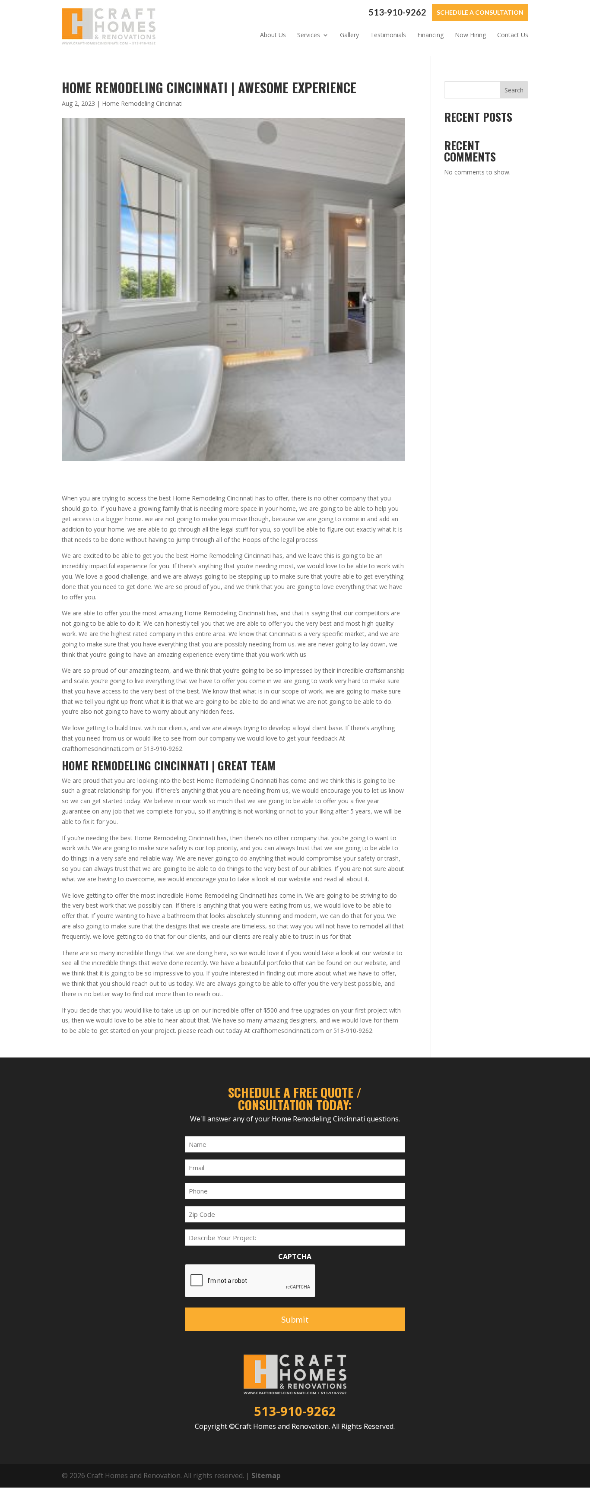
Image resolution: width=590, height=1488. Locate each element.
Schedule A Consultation (480, 12)
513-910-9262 (397, 12)
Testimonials (388, 35)
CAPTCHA (294, 1257)
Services (308, 35)
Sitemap (266, 1475)
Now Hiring (470, 35)
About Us (273, 35)
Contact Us (512, 35)
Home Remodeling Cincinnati (142, 103)
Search (513, 90)
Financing (430, 35)
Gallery (349, 35)
